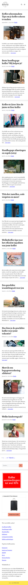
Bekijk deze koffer (14, 514)
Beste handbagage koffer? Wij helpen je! (12, 62)
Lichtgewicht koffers (7, 537)
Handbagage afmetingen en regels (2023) (14, 152)
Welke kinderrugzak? (12, 416)
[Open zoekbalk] (21, 4)
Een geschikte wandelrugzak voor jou (13, 286)
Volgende (12, 458)
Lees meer (13, 53)
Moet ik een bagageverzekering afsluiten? (11, 370)
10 (7, 458)
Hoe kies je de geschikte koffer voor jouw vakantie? (13, 330)
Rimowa (4, 560)
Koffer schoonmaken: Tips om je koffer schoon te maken (13, 16)
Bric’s (3, 555)
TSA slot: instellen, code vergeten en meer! (13, 196)
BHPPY (4, 553)
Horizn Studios (6, 558)
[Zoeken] (21, 465)
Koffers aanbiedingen (7, 539)
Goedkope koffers (6, 527)
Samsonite (4, 548)
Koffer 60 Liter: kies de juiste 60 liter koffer (12, 106)
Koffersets (4, 534)
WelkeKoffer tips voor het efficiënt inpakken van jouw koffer (12, 242)
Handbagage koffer (7, 529)
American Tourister (7, 550)
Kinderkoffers (5, 532)
